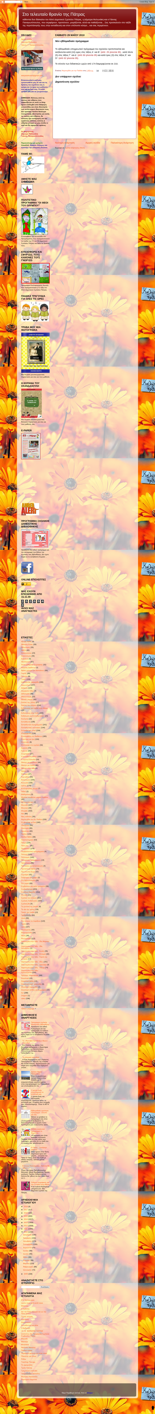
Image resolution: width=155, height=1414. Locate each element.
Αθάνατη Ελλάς (27, 644)
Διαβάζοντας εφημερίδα (30, 682)
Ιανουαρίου (27, 1270)
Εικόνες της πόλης (28, 702)
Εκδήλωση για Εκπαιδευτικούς (32, 716)
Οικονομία (25, 828)
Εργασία (24, 748)
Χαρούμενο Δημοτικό (29, 1379)
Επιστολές (25, 742)
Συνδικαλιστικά (26, 889)
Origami (24, 996)
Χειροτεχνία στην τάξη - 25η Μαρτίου (35, 941)
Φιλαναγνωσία (26, 933)
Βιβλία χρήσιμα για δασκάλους (32, 670)
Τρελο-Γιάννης (26, 1368)
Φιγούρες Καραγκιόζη (29, 1377)
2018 (26, 1206)
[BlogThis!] (106, 70)
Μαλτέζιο (24, 1342)
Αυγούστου (27, 1248)
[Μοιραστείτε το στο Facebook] (110, 70)
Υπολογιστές (26, 930)
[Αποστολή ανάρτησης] (97, 71)
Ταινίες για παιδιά (27, 912)
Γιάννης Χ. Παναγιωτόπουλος (32, 45)
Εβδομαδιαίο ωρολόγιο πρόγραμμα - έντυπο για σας (39, 1112)
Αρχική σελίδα (92, 142)
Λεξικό (23, 791)
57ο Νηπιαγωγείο (27, 1300)
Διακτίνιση (25, 1319)
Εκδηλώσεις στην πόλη (30, 713)
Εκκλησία (24, 719)
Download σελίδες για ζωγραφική (33, 990)
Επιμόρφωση (26, 733)
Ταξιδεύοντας (26, 915)
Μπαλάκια (25, 1345)
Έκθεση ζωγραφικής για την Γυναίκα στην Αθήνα (40, 1183)
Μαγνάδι (24, 1339)
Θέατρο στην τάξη (28, 768)
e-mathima (25, 1309)
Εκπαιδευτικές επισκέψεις (30, 728)
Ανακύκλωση (26, 656)
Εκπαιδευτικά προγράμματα (31, 725)
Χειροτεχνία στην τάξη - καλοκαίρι (33, 965)
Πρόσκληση (25, 863)
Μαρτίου (26, 1263)
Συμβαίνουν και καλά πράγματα (33, 886)
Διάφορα (24, 688)
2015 (26, 1216)
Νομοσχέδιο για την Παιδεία (72, 71)
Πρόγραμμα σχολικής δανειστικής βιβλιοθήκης (40, 1023)
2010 (26, 1232)
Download (25, 978)
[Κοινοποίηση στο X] (108, 70)
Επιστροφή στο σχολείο (30, 745)
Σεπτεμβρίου (28, 1244)
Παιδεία (24, 834)
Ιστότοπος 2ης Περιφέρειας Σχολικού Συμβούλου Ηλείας (35, 1335)
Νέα (22, 814)
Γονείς (23, 679)
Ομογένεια (25, 831)
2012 (26, 1226)
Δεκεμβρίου (27, 1235)
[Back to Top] (152, 1408)
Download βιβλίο (27, 981)
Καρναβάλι (25, 777)
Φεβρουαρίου (28, 1267)
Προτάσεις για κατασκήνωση (32, 866)
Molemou (24, 1306)
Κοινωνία (24, 783)
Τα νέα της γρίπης (28, 909)
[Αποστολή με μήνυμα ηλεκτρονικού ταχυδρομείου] (103, 70)
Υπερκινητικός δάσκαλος (30, 1374)
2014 (26, 1219)
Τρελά (23, 924)
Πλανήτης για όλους (28, 1356)
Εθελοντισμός (26, 697)
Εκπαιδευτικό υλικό (28, 730)
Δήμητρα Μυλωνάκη (29, 42)
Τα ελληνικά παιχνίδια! (30, 1057)
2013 (26, 1222)
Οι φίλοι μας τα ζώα (28, 822)
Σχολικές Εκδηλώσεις (29, 901)
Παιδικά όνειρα (26, 1350)
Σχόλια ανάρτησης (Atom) (75, 148)
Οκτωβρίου (27, 1241)
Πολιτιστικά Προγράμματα (31, 860)
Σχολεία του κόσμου (28, 898)
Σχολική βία (25, 904)
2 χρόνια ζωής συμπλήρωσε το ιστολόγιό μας (37, 1092)
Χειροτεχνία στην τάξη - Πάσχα (32, 968)
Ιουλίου (26, 1251)
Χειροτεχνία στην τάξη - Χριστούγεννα (30, 971)
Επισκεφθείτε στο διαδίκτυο (31, 736)
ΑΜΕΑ (23, 650)
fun (22, 993)
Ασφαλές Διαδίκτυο (28, 668)
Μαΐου (25, 1257)
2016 (26, 1213)
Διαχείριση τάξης (27, 691)
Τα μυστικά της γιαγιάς (29, 906)
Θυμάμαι (24, 774)
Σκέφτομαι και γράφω (29, 877)
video (23, 998)
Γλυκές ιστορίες (27, 1317)
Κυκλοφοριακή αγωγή (29, 788)
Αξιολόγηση (25, 662)
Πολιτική (24, 854)
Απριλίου (26, 1260)
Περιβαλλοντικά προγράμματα (32, 851)
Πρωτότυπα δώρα (28, 872)
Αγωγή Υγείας (26, 641)
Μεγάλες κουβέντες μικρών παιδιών (34, 797)
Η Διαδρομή (25, 1328)
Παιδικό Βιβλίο (26, 837)
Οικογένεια (25, 825)
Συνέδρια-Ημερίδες (28, 892)
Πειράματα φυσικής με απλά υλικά (34, 1353)
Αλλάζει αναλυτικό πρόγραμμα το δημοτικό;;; (38, 1131)
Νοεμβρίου (27, 1238)
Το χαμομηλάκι (26, 1365)
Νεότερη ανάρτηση (65, 142)
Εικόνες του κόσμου (28, 705)
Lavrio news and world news (32, 1303)
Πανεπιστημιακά (27, 840)
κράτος (24, 786)
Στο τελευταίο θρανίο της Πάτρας (53, 14)
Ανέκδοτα (24, 659)
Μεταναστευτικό (27, 802)
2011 (26, 1229)
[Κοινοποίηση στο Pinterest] (112, 70)
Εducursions (26, 1322)
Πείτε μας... (25, 846)
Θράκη (23, 771)
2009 (26, 1274)
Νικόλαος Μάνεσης (28, 1347)
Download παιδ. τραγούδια (31, 984)
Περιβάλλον (25, 848)
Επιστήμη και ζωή (28, 739)
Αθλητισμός (25, 647)
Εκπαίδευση (25, 722)
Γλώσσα (24, 676)
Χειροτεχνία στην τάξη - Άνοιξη (32, 951)
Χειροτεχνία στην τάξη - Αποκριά (33, 954)
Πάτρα (23, 843)
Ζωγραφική (25, 754)
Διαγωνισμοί (25, 685)
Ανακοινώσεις (26, 653)
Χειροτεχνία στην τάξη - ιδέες (32, 962)
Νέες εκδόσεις (26, 816)
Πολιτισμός (25, 857)
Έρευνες (24, 751)
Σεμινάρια (24, 875)
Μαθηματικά (25, 794)
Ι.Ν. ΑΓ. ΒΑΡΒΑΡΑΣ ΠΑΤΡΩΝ (32, 1331)
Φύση (23, 936)
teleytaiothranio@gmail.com (32, 75)
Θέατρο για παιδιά (28, 765)
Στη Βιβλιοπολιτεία (28, 880)
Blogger (90, 1393)
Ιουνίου (26, 1254)
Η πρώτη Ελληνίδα (28, 759)
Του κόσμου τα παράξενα (30, 921)
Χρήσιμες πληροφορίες (30, 975)
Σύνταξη (24, 895)
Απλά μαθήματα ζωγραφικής (32, 665)
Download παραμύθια (29, 987)
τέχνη (23, 918)
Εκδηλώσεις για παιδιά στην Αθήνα (34, 708)
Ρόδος (23, 1359)
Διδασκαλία (25, 694)
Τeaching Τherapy (28, 1362)
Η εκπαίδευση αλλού (29, 756)
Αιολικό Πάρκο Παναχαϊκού (36, 1073)
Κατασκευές (25, 780)
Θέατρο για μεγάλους (29, 762)
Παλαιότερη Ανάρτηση (122, 142)
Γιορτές (24, 673)
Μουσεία (24, 805)
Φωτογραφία (26, 938)
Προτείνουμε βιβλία (28, 869)
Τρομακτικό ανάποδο (29, 1371)
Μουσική (24, 808)
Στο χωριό (25, 883)
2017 (26, 1210)
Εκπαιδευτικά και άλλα (29, 1325)
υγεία (23, 927)
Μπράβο (24, 811)
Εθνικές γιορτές (27, 699)
